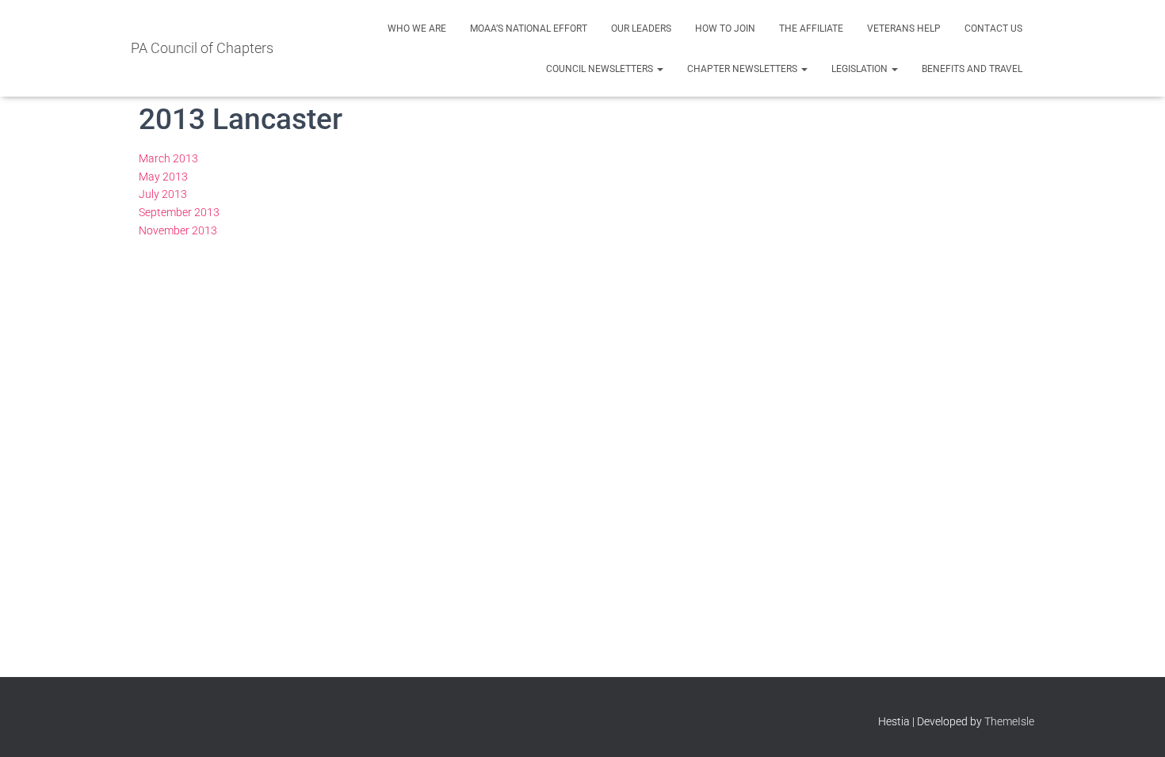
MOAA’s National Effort (528, 28)
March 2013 (168, 158)
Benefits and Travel (972, 68)
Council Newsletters (600, 68)
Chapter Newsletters (743, 68)
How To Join (725, 28)
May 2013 (163, 176)
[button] (659, 68)
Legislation (860, 68)
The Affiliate (811, 28)
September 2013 (179, 212)
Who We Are (417, 28)
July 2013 (163, 194)
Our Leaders (641, 28)
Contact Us (993, 28)
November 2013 (178, 230)
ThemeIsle (1009, 721)
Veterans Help (904, 28)
